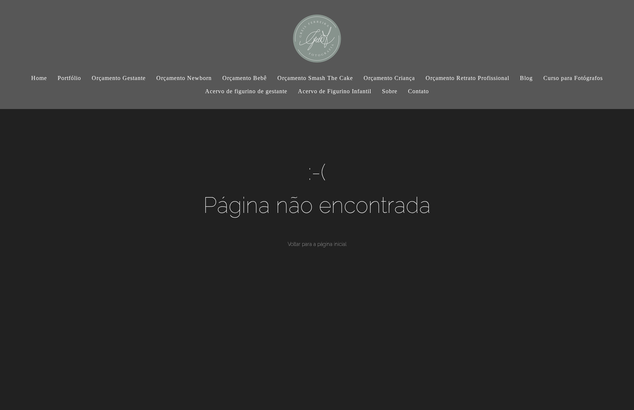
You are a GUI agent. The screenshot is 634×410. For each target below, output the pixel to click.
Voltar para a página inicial (317, 244)
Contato (418, 91)
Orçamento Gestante (119, 78)
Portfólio (69, 78)
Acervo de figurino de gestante (246, 91)
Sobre (389, 91)
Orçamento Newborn (184, 78)
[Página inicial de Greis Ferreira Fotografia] (317, 35)
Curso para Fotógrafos (573, 78)
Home (39, 78)
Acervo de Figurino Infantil (334, 91)
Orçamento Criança (389, 78)
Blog (526, 78)
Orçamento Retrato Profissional (467, 78)
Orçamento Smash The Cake (315, 78)
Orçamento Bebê (244, 78)
